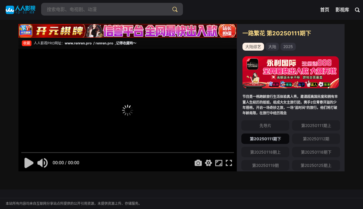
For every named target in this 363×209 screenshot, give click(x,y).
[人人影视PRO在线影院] (20, 10)
